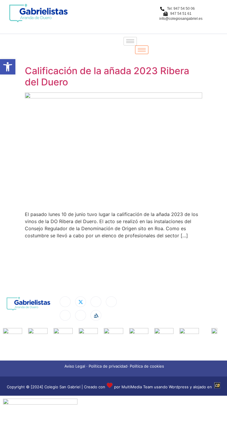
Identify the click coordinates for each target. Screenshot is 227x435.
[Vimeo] (80, 315)
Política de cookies (147, 366)
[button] (7, 66)
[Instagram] (111, 301)
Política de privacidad (108, 366)
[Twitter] (80, 301)
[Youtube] (65, 315)
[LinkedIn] (95, 301)
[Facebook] (65, 301)
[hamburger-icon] (130, 41)
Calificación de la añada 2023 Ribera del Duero (107, 76)
